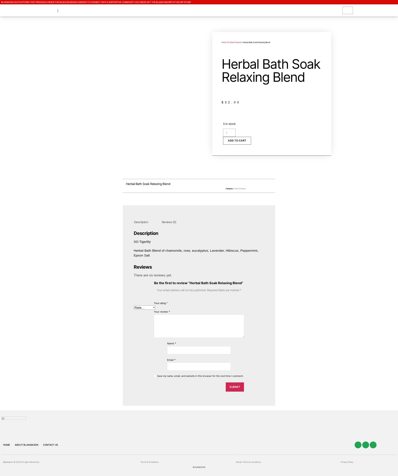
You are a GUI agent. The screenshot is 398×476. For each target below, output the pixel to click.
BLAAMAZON (199, 467)
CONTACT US (50, 444)
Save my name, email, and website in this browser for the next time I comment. (200, 376)
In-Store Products (235, 42)
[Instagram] (373, 444)
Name (171, 343)
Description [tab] (141, 222)
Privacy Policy (347, 462)
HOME (6, 444)
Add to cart (237, 140)
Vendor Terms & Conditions (248, 462)
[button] (192, 185)
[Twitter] (365, 444)
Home (224, 42)
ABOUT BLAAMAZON (26, 444)
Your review (162, 311)
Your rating (160, 303)
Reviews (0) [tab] (169, 222)
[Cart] (347, 10)
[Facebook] (358, 444)
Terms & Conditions (150, 462)
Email (171, 359)
